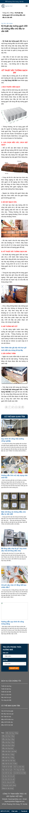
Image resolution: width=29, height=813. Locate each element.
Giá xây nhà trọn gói (8, 776)
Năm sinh (5, 652)
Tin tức (3, 23)
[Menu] (26, 6)
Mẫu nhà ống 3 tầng (8, 736)
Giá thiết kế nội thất (19, 773)
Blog (11, 13)
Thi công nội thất (19, 770)
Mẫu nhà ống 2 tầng (12, 733)
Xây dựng (10, 23)
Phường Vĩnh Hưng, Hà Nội (15, 1)
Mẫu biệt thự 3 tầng (8, 757)
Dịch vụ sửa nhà (19, 767)
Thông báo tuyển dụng (8, 785)
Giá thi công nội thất (8, 782)
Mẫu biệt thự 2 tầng (8, 754)
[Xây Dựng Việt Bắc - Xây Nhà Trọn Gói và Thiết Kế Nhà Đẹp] (9, 6)
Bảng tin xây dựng (7, 788)
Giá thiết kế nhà (7, 773)
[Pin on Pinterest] (19, 407)
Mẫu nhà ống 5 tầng (8, 742)
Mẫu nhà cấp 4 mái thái (9, 751)
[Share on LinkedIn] (22, 407)
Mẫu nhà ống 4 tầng (8, 739)
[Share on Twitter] (12, 407)
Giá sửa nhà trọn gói (8, 779)
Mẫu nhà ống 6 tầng (8, 745)
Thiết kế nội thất (7, 767)
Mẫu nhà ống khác (7, 748)
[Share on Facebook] (9, 407)
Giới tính (5, 660)
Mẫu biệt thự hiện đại (8, 760)
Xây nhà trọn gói (7, 770)
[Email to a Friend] (16, 407)
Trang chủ (5, 13)
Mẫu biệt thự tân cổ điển (9, 763)
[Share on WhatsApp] (6, 407)
